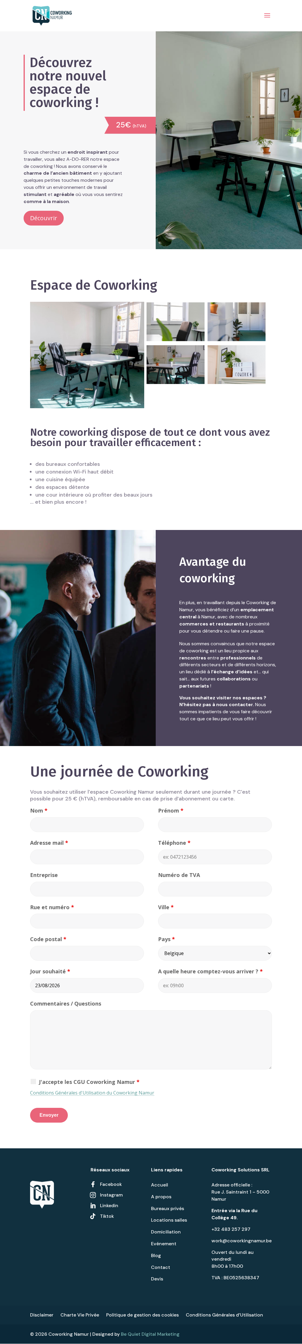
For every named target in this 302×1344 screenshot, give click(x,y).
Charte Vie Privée (79, 1315)
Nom (38, 810)
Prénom (170, 810)
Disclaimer (41, 1315)
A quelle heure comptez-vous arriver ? (210, 971)
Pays (166, 939)
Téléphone (174, 842)
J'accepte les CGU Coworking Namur (89, 1082)
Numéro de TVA (179, 874)
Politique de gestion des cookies (142, 1315)
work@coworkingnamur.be (241, 1241)
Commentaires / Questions (65, 1003)
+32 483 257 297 (230, 1229)
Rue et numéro (52, 907)
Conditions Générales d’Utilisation (224, 1315)
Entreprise (44, 874)
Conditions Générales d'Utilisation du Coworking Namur (92, 1093)
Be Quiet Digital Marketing (150, 1334)
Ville (166, 907)
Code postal (48, 939)
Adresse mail (49, 842)
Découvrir (43, 218)
